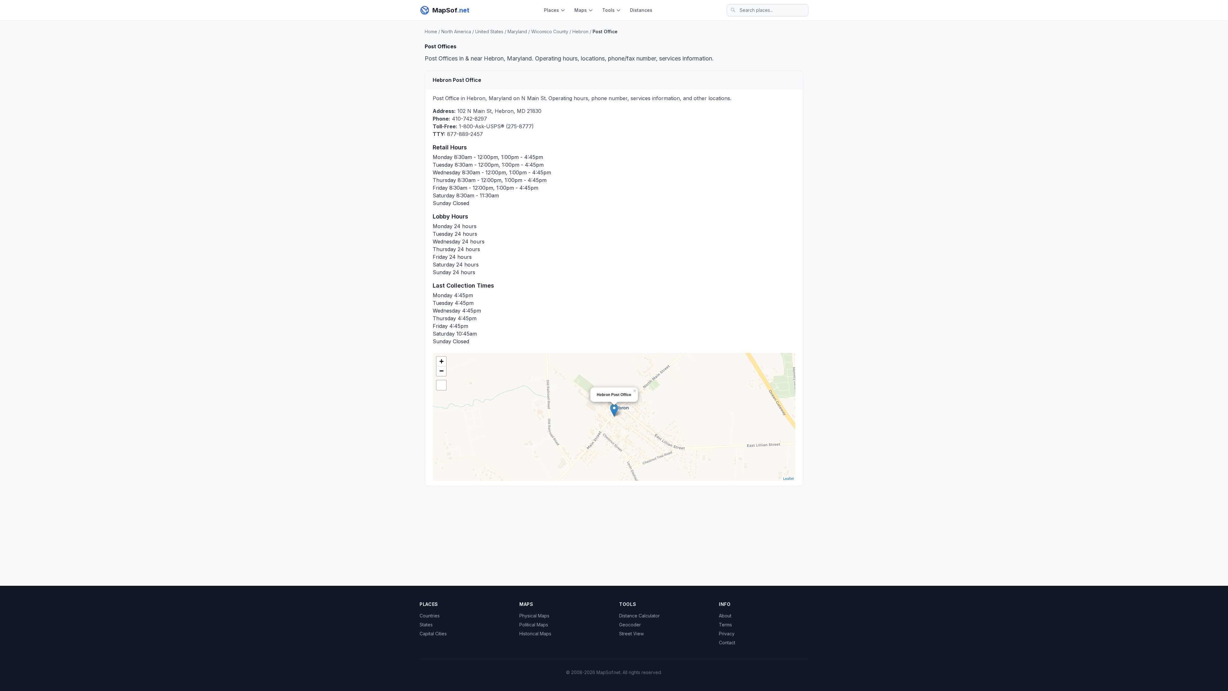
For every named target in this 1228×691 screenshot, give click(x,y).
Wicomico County (549, 31)
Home (431, 31)
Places (551, 10)
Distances (641, 10)
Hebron (580, 31)
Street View (631, 633)
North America (456, 31)
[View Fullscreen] (441, 385)
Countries (430, 615)
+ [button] (441, 361)
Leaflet (788, 478)
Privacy (727, 633)
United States (489, 31)
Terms (725, 624)
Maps (580, 10)
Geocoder (630, 624)
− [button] (441, 371)
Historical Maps (535, 633)
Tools (608, 10)
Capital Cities (433, 633)
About (725, 615)
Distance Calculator (639, 615)
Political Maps (533, 624)
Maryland (517, 31)
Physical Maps (534, 615)
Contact (727, 642)
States (426, 624)
